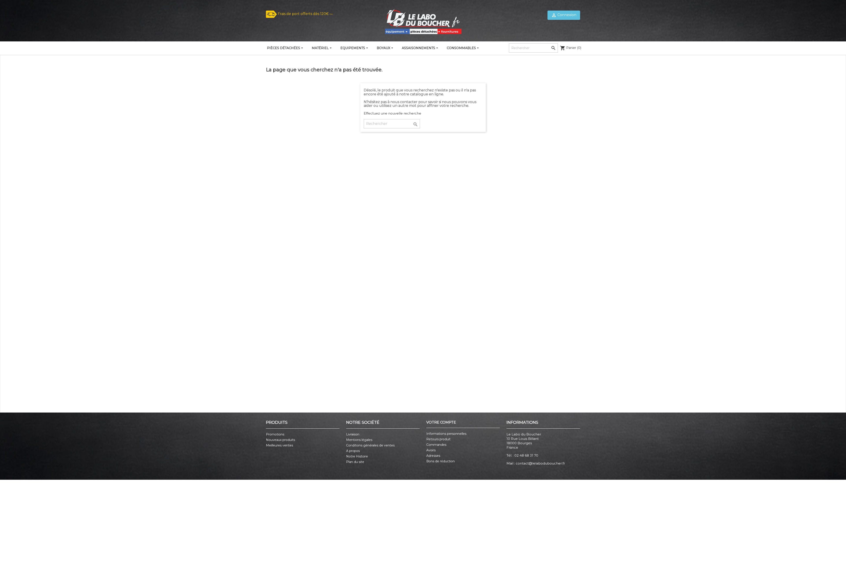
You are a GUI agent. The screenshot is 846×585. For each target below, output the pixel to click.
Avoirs (431, 450)
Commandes (436, 445)
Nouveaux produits (280, 440)
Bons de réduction (440, 461)
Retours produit (438, 439)
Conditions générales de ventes (370, 445)
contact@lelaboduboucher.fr (540, 463)
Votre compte (441, 422)
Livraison (352, 434)
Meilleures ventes (279, 445)
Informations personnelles (446, 434)
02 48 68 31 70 (526, 455)
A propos (353, 451)
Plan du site (355, 462)
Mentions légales (359, 440)
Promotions (275, 434)
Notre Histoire (357, 456)
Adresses (433, 456)
